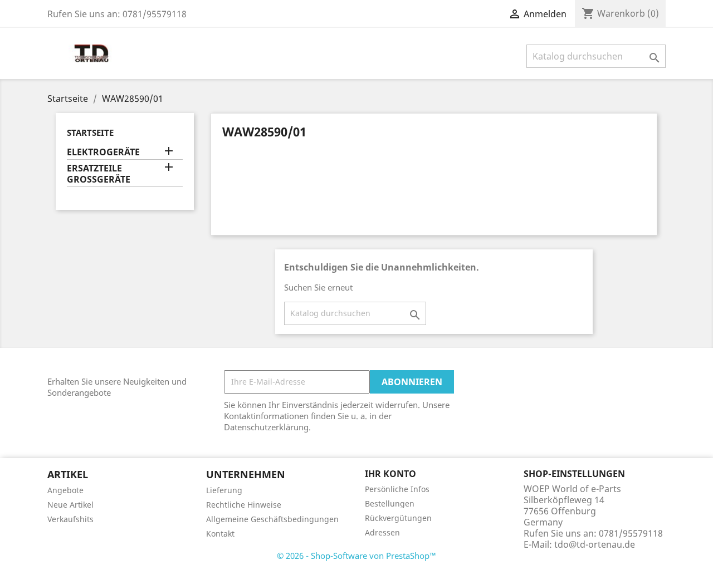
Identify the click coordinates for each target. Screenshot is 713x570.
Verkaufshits (70, 519)
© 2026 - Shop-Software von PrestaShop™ (356, 555)
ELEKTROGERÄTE (103, 152)
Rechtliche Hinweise (243, 504)
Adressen (382, 532)
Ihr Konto (390, 474)
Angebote (65, 490)
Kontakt (220, 533)
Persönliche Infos (397, 489)
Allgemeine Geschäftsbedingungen (272, 519)
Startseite (90, 132)
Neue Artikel (70, 504)
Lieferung (224, 490)
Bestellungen (389, 503)
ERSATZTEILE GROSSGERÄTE (98, 174)
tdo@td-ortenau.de (594, 544)
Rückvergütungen (398, 518)
